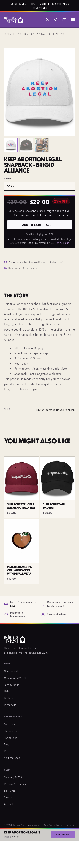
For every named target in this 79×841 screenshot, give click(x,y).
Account (9, 804)
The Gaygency (67, 825)
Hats (7, 691)
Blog (6, 744)
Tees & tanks (11, 684)
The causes (10, 737)
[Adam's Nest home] (13, 19)
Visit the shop (12, 757)
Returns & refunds (15, 784)
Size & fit (9, 790)
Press (7, 751)
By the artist (11, 697)
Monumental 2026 (15, 678)
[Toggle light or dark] (47, 19)
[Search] (56, 19)
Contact (8, 797)
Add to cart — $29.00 (39, 225)
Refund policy (62, 242)
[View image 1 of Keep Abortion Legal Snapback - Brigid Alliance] (11, 145)
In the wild (10, 704)
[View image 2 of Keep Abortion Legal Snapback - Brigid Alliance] (26, 145)
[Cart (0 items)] (64, 19)
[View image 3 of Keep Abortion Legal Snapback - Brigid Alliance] (42, 145)
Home (7, 33)
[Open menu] (73, 19)
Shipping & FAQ (13, 777)
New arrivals (11, 671)
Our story (9, 724)
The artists (10, 731)
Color (7, 178)
